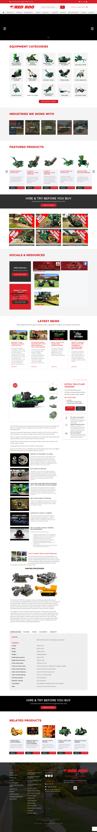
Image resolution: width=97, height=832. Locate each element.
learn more (21, 187)
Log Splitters (32, 788)
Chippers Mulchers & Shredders (34, 773)
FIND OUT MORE (48, 707)
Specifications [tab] (16, 632)
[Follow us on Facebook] (82, 2)
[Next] (54, 420)
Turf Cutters (31, 805)
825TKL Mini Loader (33, 790)
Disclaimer (13, 799)
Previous (6, 171)
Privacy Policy (14, 794)
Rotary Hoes (31, 795)
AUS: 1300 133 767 (16, 1)
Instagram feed (31, 565)
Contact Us (13, 789)
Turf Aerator (32, 800)
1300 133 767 (50, 784)
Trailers (30, 810)
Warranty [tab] (53, 632)
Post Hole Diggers (33, 793)
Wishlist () (74, 7)
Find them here (20, 274)
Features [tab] (26, 632)
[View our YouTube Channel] (86, 2)
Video (11, 780)
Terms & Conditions (16, 796)
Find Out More (48, 205)
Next (93, 171)
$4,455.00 (84, 184)
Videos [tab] (34, 632)
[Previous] (53, 384)
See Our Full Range (48, 101)
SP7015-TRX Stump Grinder (82, 379)
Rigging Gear (31, 813)
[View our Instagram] (84, 2)
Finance (12, 791)
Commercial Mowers (34, 808)
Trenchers (31, 798)
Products (12, 777)
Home (74, 379)
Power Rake (31, 803)
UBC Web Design (51, 820)
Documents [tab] (43, 632)
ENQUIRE (70, 407)
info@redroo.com (51, 787)
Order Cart (13, 775)
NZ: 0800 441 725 (28, 1)
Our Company (13, 782)
